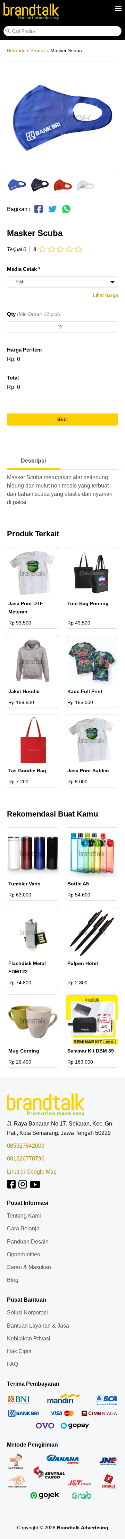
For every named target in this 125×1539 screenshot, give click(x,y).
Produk (38, 50)
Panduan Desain (28, 1242)
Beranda (16, 50)
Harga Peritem (24, 350)
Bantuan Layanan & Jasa (38, 1326)
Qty (33, 314)
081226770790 (25, 1159)
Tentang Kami (24, 1216)
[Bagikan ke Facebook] (38, 212)
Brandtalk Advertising (82, 1527)
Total (13, 378)
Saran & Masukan (29, 1267)
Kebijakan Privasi (28, 1338)
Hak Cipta (19, 1351)
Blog (12, 1280)
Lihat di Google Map (32, 1172)
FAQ (12, 1364)
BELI (62, 419)
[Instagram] (22, 1187)
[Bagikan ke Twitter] (52, 212)
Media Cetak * (23, 269)
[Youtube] (35, 1187)
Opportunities (23, 1254)
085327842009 (25, 1146)
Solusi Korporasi (27, 1312)
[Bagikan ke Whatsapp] (66, 212)
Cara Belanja (23, 1228)
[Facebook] (11, 1187)
